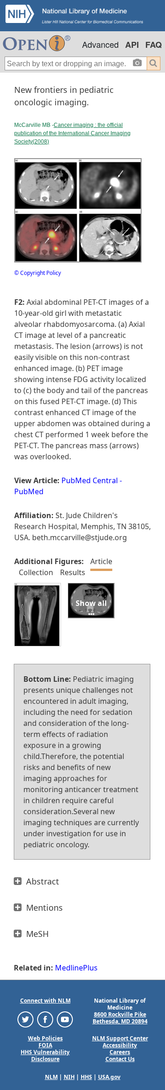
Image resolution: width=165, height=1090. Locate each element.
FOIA (45, 1045)
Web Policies (45, 1038)
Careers (120, 1052)
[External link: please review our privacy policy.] (25, 1019)
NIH (69, 1077)
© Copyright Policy (37, 273)
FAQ (153, 45)
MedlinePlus (76, 968)
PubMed (29, 491)
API (132, 45)
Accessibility (120, 1045)
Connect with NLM (45, 1000)
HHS (86, 1077)
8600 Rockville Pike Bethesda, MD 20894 (120, 1017)
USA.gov (109, 1077)
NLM (51, 1077)
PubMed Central (89, 480)
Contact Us (120, 1059)
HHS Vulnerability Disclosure (45, 1055)
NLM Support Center (120, 1038)
